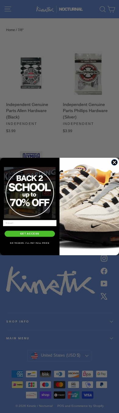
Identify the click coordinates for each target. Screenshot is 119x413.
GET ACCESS (29, 233)
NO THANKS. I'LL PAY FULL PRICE (29, 243)
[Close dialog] (114, 162)
